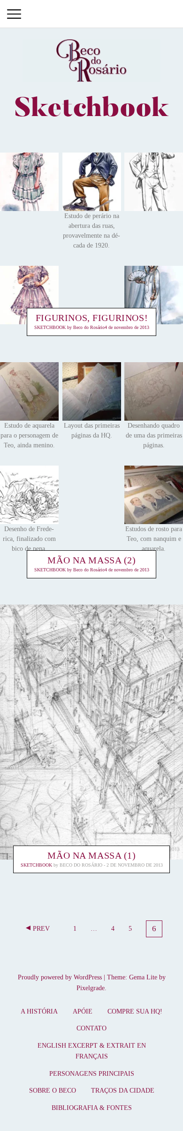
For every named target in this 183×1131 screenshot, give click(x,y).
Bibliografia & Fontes (92, 1107)
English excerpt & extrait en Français (92, 1051)
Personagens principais (91, 1073)
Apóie (82, 1011)
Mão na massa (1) (91, 855)
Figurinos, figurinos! (92, 318)
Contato (91, 1028)
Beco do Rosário (89, 327)
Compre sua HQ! (134, 1011)
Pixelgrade (90, 988)
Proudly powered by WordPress (60, 977)
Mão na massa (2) (91, 560)
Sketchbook (50, 327)
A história (39, 1011)
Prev (41, 928)
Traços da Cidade (122, 1090)
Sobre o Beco (52, 1090)
